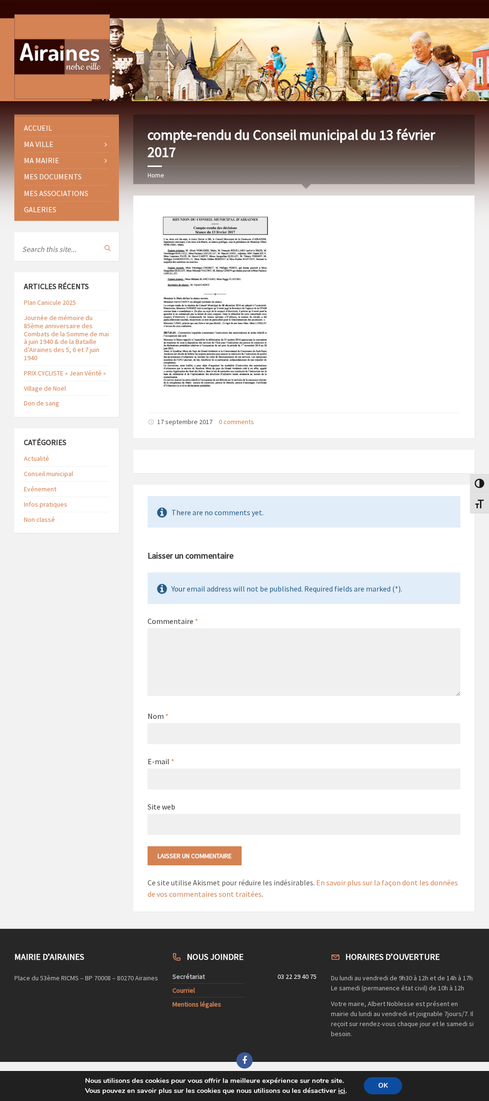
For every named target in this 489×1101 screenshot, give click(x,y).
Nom (158, 716)
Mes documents (53, 176)
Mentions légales (196, 1004)
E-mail (161, 761)
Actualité (36, 458)
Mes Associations (56, 193)
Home (156, 175)
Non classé (39, 519)
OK (383, 1086)
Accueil (38, 128)
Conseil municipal (48, 473)
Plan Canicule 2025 (50, 302)
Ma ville (38, 144)
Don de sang (41, 403)
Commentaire (173, 621)
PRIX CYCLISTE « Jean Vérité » (65, 373)
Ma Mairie (41, 160)
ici (341, 1091)
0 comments (236, 421)
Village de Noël (45, 388)
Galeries (40, 209)
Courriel (183, 990)
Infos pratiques (45, 504)
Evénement (40, 489)
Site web (161, 806)
